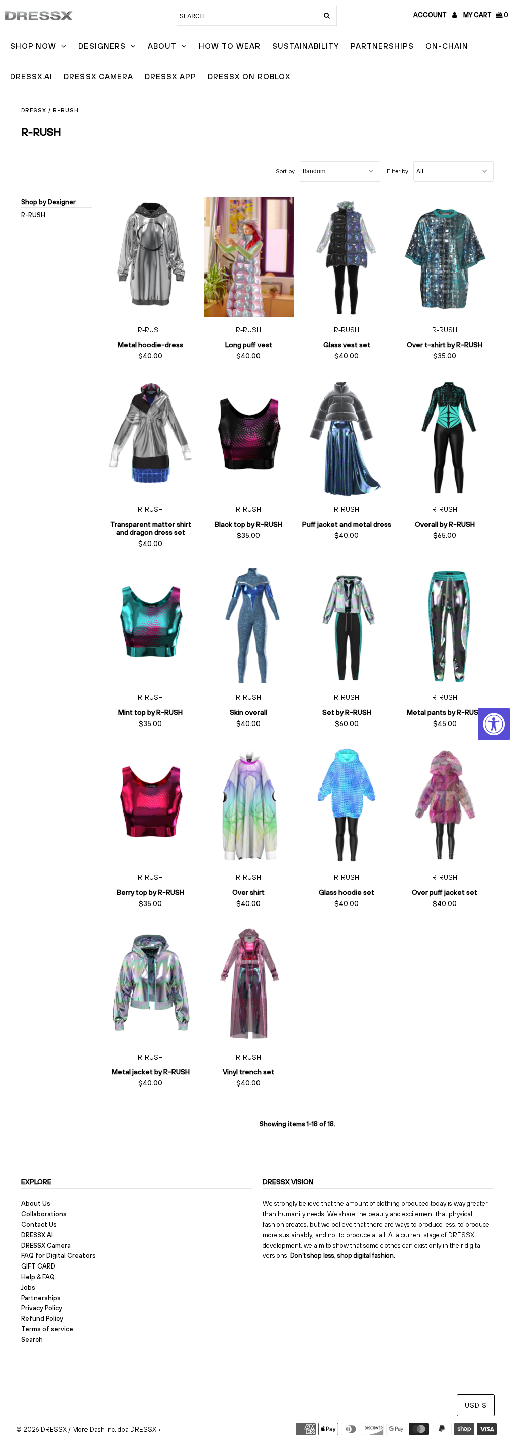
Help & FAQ (38, 1277)
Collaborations (44, 1214)
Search (32, 1339)
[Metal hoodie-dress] (151, 257)
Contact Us (39, 1224)
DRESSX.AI (31, 76)
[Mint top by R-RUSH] (151, 624)
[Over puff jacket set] (445, 804)
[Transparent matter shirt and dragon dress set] (151, 436)
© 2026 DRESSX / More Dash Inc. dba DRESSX (86, 1429)
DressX (33, 110)
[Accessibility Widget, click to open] (494, 724)
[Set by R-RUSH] (347, 624)
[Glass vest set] (347, 257)
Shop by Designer (48, 202)
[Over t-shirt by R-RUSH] (445, 257)
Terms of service (47, 1329)
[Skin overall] (249, 624)
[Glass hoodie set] (347, 804)
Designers (102, 46)
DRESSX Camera (98, 76)
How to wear (230, 46)
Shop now (33, 46)
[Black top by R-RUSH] (249, 436)
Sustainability (305, 46)
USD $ (476, 1405)
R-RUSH (33, 215)
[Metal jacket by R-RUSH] (151, 984)
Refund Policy (42, 1318)
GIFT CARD (38, 1266)
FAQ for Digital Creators (58, 1255)
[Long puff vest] (249, 257)
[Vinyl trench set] (249, 984)
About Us (35, 1203)
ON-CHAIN (446, 46)
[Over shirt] (249, 804)
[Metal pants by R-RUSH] (445, 624)
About (162, 46)
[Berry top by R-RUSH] (151, 804)
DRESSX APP (170, 76)
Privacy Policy (41, 1308)
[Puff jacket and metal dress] (347, 436)
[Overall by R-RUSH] (445, 436)
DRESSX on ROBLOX (249, 76)
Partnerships (382, 46)
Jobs (28, 1287)
